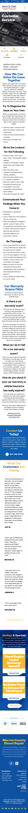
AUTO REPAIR (7, 776)
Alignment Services (14, 413)
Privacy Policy (17, 803)
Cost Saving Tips (14, 417)
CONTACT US (7, 780)
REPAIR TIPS (6, 778)
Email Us (23, 791)
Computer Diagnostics (14, 415)
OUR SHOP (14, 67)
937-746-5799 (13, 747)
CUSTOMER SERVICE (10, 69)
